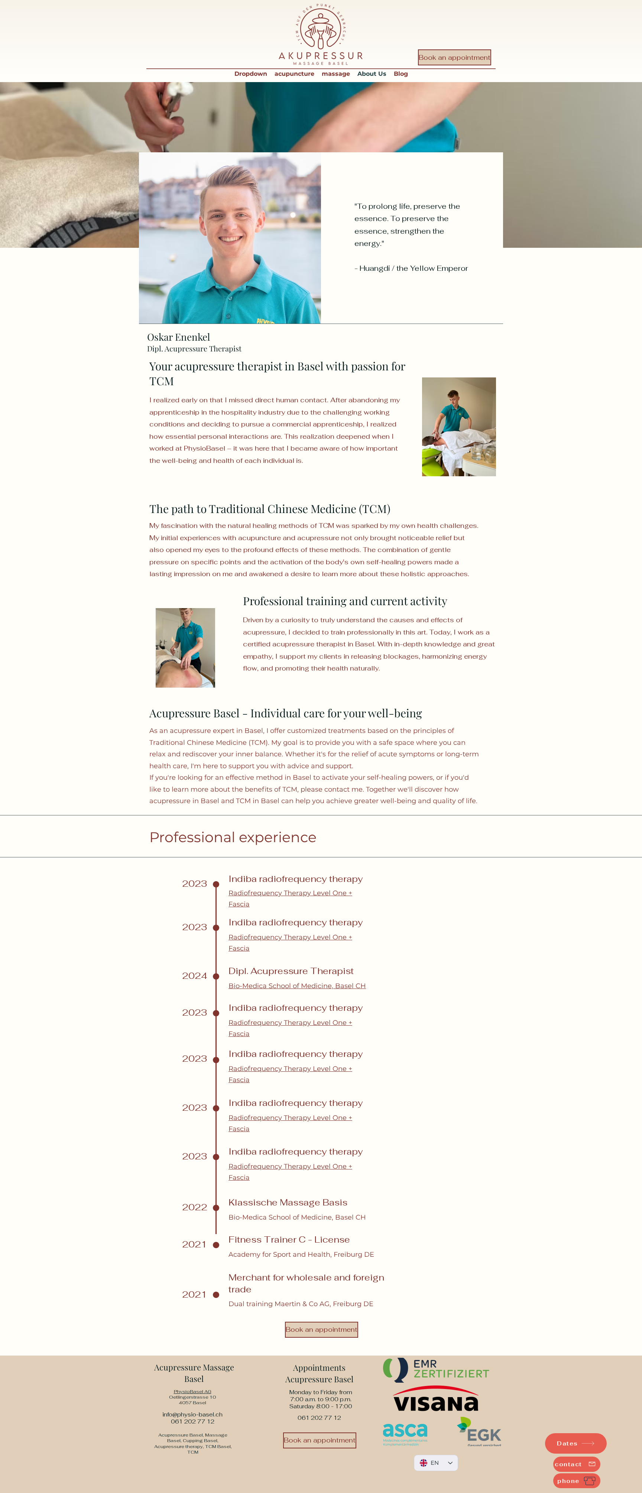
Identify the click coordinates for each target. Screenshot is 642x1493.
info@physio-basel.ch (192, 1414)
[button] (251, 73)
